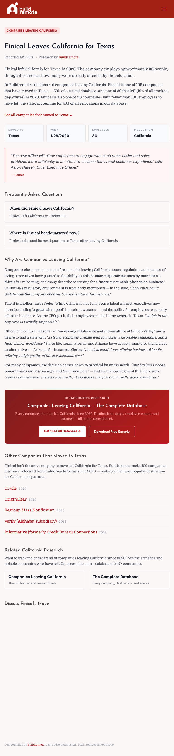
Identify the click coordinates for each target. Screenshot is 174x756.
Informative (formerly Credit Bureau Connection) (51, 532)
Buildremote (68, 57)
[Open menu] (164, 8)
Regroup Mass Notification (30, 510)
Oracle (11, 488)
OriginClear (16, 499)
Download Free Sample (112, 431)
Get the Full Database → (62, 431)
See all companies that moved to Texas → (39, 115)
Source (19, 175)
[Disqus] (87, 667)
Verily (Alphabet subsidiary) (31, 521)
